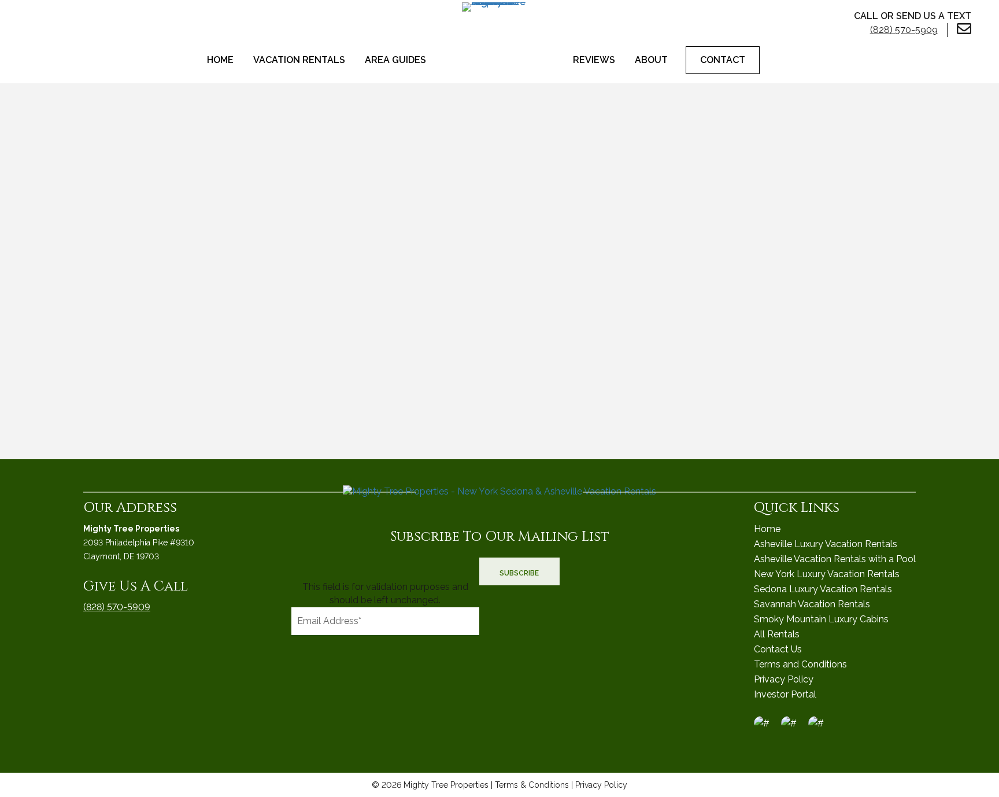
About (651, 59)
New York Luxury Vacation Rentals (827, 574)
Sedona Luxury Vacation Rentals (823, 589)
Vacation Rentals (299, 59)
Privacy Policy (783, 679)
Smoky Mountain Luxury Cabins (821, 619)
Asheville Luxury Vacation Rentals (825, 543)
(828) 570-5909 (116, 607)
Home (220, 59)
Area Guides (395, 59)
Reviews (594, 59)
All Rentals (777, 634)
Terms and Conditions (800, 664)
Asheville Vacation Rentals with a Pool (835, 559)
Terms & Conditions (532, 784)
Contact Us (778, 649)
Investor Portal (785, 694)
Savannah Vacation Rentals (812, 604)
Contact (722, 59)
